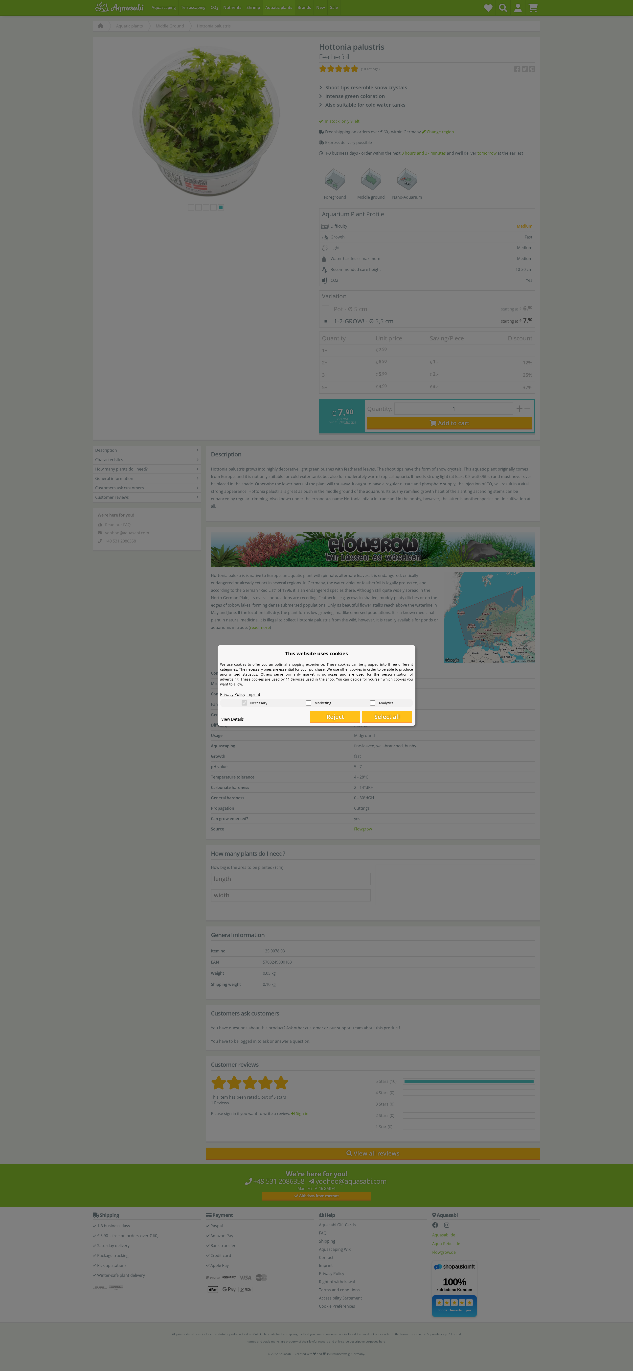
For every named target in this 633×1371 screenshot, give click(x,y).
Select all (387, 716)
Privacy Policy (232, 694)
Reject (335, 716)
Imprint (253, 694)
